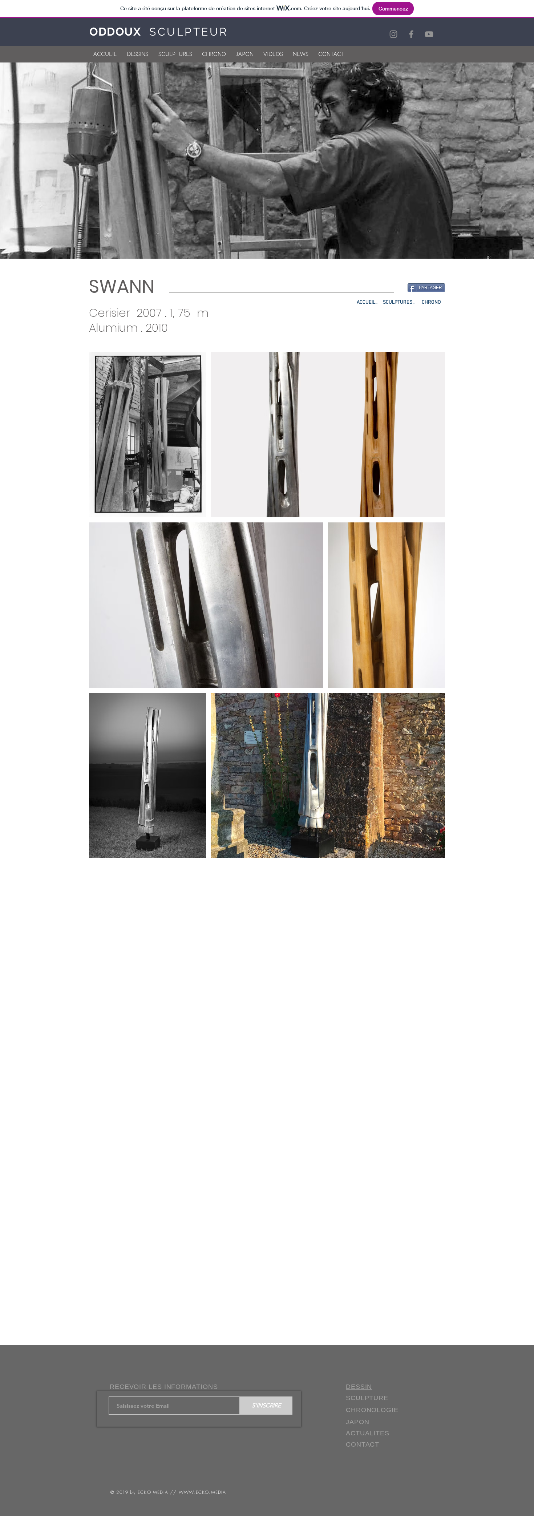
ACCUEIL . (367, 302)
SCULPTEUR (188, 31)
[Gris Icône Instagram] (393, 34)
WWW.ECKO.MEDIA (202, 1492)
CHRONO (432, 302)
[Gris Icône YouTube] (429, 34)
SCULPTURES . (398, 302)
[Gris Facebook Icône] (411, 34)
